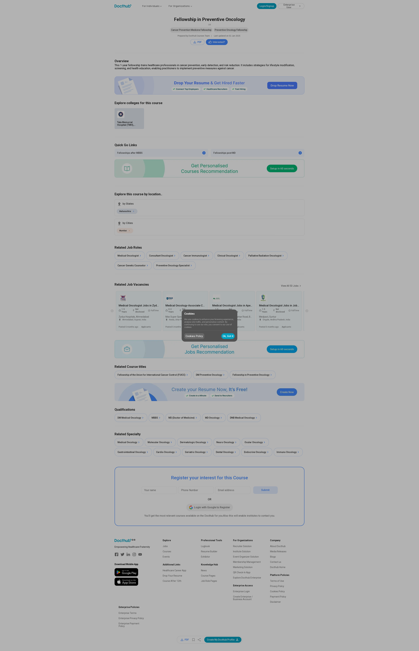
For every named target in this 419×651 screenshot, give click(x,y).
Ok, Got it (228, 336)
